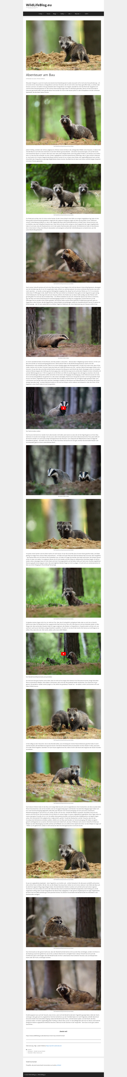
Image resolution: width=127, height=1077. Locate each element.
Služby (62, 13)
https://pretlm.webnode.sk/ (54, 1046)
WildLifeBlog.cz (41, 1074)
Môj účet (77, 13)
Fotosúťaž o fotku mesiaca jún (35, 1052)
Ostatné (30, 1049)
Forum (48, 13)
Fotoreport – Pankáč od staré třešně (36, 1051)
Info (69, 13)
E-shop (40, 13)
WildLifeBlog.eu (39, 5)
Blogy (54, 13)
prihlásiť (58, 1065)
